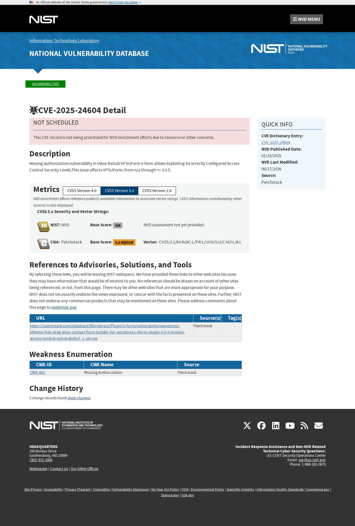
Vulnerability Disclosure (130, 489)
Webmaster (38, 468)
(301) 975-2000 (40, 460)
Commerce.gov (318, 489)
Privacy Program (78, 489)
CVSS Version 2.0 (157, 190)
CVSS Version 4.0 (81, 190)
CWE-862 (37, 372)
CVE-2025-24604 (275, 142)
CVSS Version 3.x (119, 190)
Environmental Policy (207, 489)
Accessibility (53, 489)
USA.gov (187, 495)
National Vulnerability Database (89, 53)
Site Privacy (33, 489)
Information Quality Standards (280, 489)
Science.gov (170, 495)
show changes (79, 398)
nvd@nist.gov (63, 307)
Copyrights (101, 489)
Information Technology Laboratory (64, 41)
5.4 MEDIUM (124, 242)
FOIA (185, 489)
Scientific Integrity (240, 489)
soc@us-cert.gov (312, 460)
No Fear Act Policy (165, 489)
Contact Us (59, 468)
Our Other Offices (84, 469)
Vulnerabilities (45, 83)
